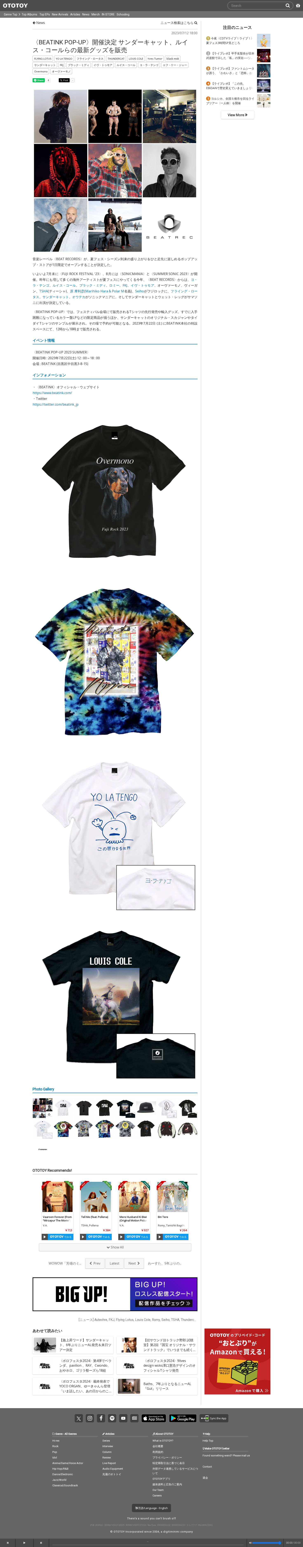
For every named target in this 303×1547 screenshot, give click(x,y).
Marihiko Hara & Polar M (104, 291)
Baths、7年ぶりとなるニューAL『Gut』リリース (167, 1386)
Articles (75, 14)
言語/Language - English (152, 1508)
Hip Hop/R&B (60, 1468)
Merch (96, 14)
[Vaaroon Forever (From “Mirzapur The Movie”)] (57, 1197)
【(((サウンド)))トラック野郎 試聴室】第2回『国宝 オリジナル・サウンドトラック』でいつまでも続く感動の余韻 (169, 1347)
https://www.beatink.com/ (52, 393)
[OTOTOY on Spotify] (112, 1418)
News (85, 14)
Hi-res (55, 1440)
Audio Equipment (112, 1468)
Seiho (139, 291)
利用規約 (158, 1452)
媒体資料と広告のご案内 (167, 1484)
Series (106, 1440)
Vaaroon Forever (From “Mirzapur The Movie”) (57, 1218)
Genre (58, 1433)
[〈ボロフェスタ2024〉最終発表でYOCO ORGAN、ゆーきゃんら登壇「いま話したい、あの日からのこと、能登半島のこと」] (45, 1386)
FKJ (125, 285)
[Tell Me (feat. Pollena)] (96, 1197)
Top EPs (44, 14)
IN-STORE (108, 14)
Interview (107, 1446)
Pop (54, 1452)
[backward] (7, 1543)
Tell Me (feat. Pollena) (94, 1217)
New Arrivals (60, 14)
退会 (205, 1477)
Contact (207, 1466)
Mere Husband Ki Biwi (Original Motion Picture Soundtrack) (134, 1220)
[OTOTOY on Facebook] (101, 1418)
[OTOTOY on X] (79, 1418)
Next (132, 1263)
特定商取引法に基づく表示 (169, 1463)
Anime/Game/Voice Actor (67, 1463)
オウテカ (78, 297)
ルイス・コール (64, 285)
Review (106, 1457)
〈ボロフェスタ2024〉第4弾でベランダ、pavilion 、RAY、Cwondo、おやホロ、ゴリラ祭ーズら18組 (85, 1365)
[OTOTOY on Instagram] (90, 1418)
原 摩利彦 (77, 291)
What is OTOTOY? (163, 1440)
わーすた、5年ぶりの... (164, 1263)
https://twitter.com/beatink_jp (56, 404)
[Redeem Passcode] (297, 5)
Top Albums (29, 14)
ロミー (114, 285)
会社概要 (158, 1446)
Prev (96, 1263)
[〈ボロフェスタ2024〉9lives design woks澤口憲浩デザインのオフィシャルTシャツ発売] (129, 1365)
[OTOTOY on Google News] (134, 1418)
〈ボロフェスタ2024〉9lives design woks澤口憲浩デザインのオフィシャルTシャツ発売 (169, 1365)
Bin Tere (163, 1217)
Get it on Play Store (183, 1418)
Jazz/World (59, 1479)
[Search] (289, 5)
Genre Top (10, 14)
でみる (67, 1237)
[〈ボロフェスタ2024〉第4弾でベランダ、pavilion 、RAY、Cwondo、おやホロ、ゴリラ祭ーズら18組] (45, 1365)
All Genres (71, 1433)
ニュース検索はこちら (177, 22)
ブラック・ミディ (92, 285)
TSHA (43, 291)
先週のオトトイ (111, 1474)
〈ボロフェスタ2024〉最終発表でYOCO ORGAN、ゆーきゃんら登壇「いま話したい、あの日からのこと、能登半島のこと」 (84, 1388)
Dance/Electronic (62, 1474)
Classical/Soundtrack (65, 1485)
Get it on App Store (153, 1418)
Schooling (123, 14)
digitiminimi (171, 1531)
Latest (114, 1263)
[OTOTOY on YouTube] (123, 1418)
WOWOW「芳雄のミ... (65, 1263)
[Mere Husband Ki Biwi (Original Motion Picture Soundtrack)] (134, 1197)
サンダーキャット (55, 297)
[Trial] (45, 1237)
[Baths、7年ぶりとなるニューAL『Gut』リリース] (129, 1386)
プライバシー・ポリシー (167, 1457)
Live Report (109, 1463)
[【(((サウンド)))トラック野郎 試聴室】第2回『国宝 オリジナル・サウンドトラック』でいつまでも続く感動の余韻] (129, 1345)
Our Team (158, 1489)
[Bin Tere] (172, 1197)
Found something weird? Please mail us (226, 1455)
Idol (54, 1457)
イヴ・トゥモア (142, 285)
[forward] (41, 1543)
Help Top (208, 1440)
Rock (55, 1446)
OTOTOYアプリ (161, 1478)
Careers (157, 1495)
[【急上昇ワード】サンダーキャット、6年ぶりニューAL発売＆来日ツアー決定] (45, 1345)
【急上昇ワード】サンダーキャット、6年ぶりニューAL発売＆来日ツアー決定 (85, 1345)
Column (107, 1452)
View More (236, 115)
